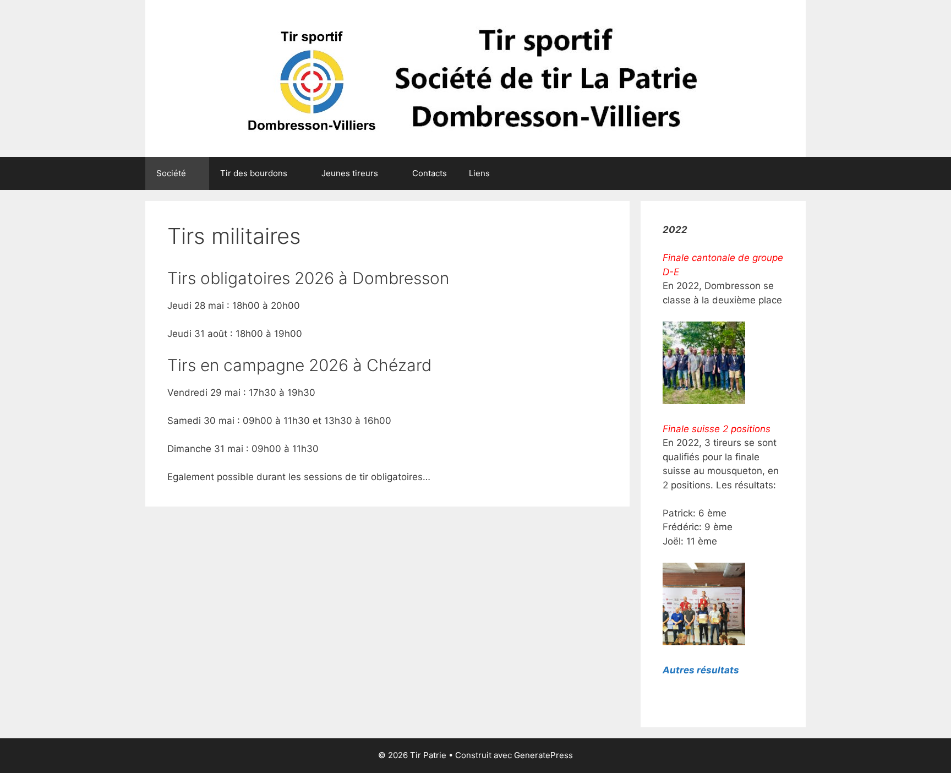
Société (171, 173)
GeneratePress (543, 755)
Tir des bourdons (253, 173)
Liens (479, 173)
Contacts (429, 173)
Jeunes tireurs (349, 173)
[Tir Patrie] (475, 77)
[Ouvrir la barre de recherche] (789, 173)
